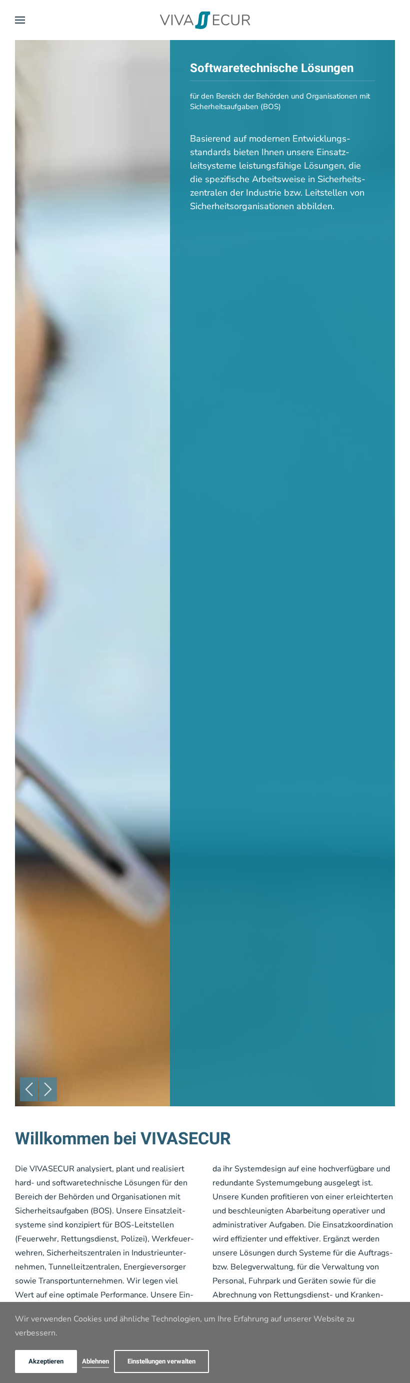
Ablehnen (95, 1361)
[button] (20, 20)
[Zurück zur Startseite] (205, 20)
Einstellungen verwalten (162, 1361)
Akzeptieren (46, 1361)
